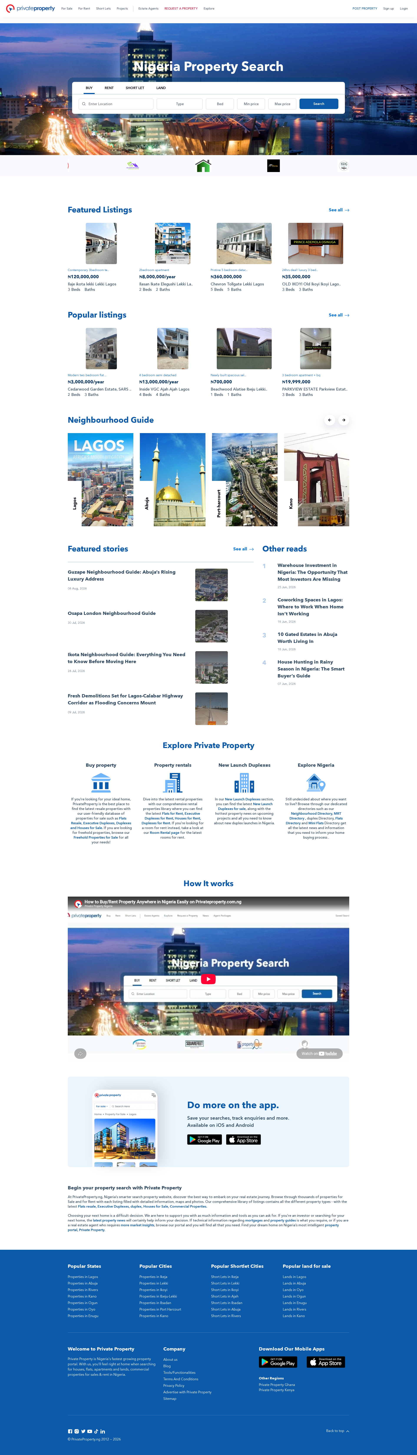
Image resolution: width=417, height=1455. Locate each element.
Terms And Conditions (180, 1379)
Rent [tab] (109, 88)
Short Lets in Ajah (224, 1296)
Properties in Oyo (81, 1309)
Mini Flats (316, 823)
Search (318, 103)
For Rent (84, 9)
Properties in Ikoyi (153, 1290)
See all (336, 210)
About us (170, 1359)
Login (404, 9)
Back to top (335, 1431)
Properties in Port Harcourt (160, 1309)
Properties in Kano (82, 1296)
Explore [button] (209, 9)
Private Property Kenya (277, 1390)
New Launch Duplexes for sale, (245, 806)
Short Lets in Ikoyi (225, 1290)
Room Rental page (164, 832)
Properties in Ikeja (153, 1277)
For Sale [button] (66, 9)
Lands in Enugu (295, 1303)
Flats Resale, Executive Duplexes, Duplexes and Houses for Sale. (100, 823)
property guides (283, 1220)
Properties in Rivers (83, 1290)
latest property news (109, 1220)
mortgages (254, 1220)
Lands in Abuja (294, 1283)
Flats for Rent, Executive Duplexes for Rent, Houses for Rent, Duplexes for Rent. (171, 818)
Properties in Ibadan (155, 1303)
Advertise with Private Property (187, 1392)
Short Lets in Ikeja (225, 1277)
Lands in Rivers (294, 1309)
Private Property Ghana (277, 1384)
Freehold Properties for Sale (96, 837)
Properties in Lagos (83, 1277)
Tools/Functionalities (179, 1372)
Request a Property (181, 9)
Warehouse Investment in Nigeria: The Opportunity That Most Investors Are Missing (313, 572)
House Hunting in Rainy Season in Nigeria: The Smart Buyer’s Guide (311, 669)
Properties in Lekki (153, 1283)
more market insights (137, 1225)
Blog (167, 1366)
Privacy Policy (173, 1385)
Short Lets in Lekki (225, 1283)
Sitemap (169, 1398)
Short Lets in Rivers (226, 1316)
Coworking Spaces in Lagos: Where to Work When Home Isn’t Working (311, 607)
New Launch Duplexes (242, 799)
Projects (122, 9)
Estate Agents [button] (149, 9)
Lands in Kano (294, 1316)
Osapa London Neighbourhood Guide (112, 613)
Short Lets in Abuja (226, 1309)
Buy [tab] (89, 88)
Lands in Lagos (294, 1277)
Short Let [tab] (135, 88)
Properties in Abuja (83, 1283)
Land (161, 88)
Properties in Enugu (83, 1316)
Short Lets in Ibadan (226, 1303)
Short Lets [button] (103, 9)
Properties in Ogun (83, 1303)
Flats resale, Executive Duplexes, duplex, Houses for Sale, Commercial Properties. (142, 1206)
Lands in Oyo (293, 1290)
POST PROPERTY (365, 9)
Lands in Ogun (294, 1296)
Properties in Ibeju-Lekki (158, 1296)
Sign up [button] (388, 9)
